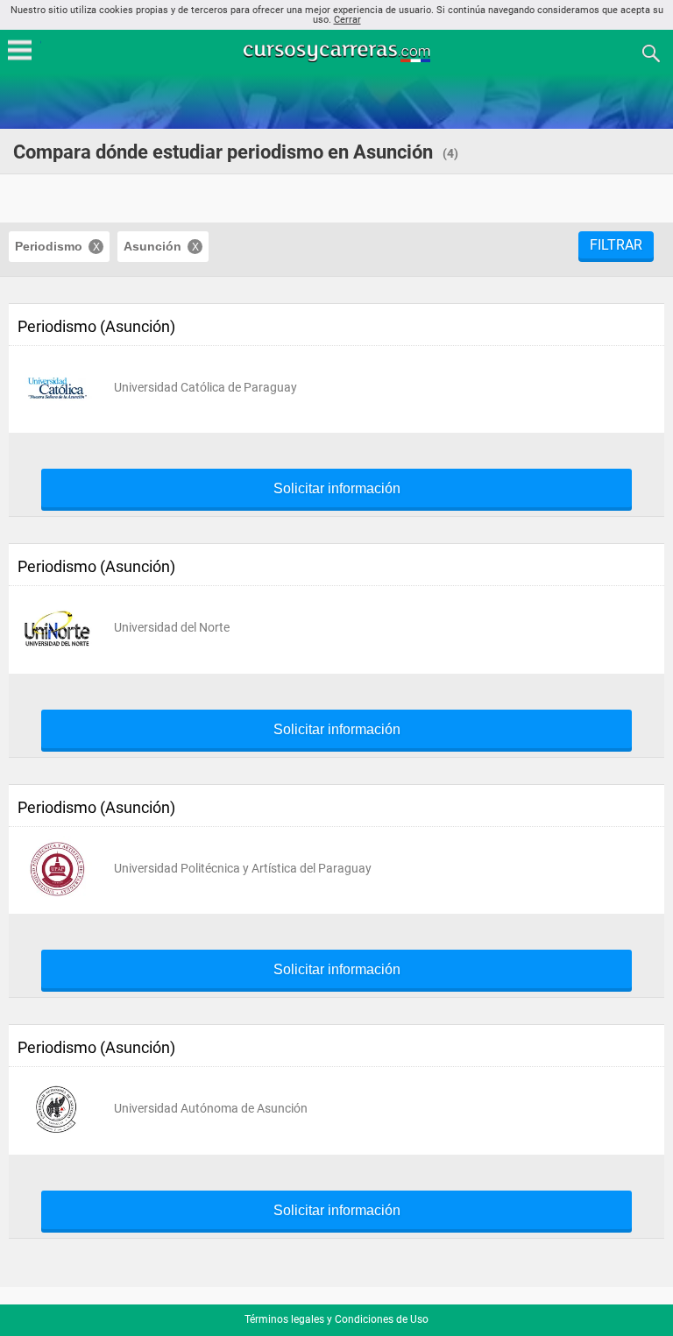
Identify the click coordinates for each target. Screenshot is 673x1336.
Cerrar (347, 19)
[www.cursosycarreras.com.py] (338, 52)
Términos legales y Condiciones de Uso (336, 1319)
